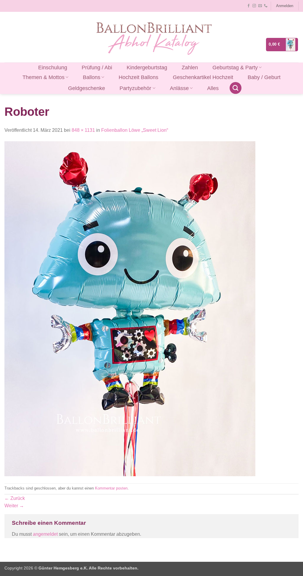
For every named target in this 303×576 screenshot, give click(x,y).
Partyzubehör (135, 88)
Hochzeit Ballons (138, 77)
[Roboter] (129, 308)
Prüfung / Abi (97, 67)
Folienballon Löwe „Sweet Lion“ (134, 130)
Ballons (91, 77)
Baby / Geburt (264, 77)
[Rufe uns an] (265, 6)
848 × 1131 (83, 130)
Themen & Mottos (43, 77)
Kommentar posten (111, 488)
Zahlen (190, 67)
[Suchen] (235, 88)
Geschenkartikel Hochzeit (203, 77)
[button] (284, 6)
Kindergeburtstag (147, 67)
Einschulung (52, 67)
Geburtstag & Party (235, 67)
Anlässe (179, 88)
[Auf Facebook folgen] (248, 6)
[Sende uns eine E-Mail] (260, 6)
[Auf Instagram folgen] (254, 6)
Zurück (14, 498)
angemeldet (45, 534)
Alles (213, 88)
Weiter (14, 505)
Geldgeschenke (86, 88)
